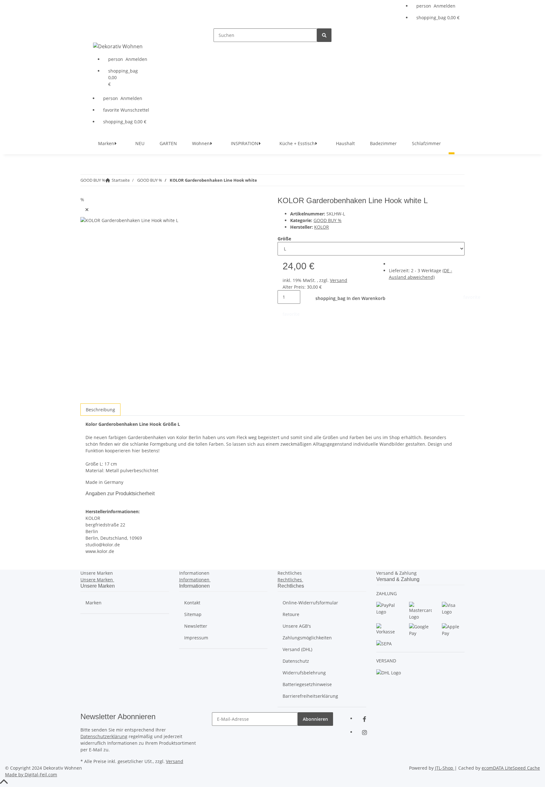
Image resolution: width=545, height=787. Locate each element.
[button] (438, 6)
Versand (338, 280)
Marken (93, 603)
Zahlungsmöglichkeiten (307, 638)
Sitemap (193, 614)
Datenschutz (296, 661)
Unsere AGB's (297, 626)
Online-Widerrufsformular (310, 603)
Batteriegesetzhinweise (307, 684)
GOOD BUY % (328, 220)
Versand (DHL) (297, 649)
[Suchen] (324, 35)
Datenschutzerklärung (103, 736)
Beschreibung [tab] (100, 410)
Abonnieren (315, 719)
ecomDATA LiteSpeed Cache (511, 768)
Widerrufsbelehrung (304, 673)
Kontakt (192, 603)
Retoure (291, 614)
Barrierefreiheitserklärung (310, 696)
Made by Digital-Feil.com (31, 775)
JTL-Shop (444, 768)
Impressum (196, 638)
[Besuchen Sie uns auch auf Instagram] (364, 732)
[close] (86, 209)
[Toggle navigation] (93, 33)
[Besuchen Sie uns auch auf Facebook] (364, 719)
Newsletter (195, 626)
